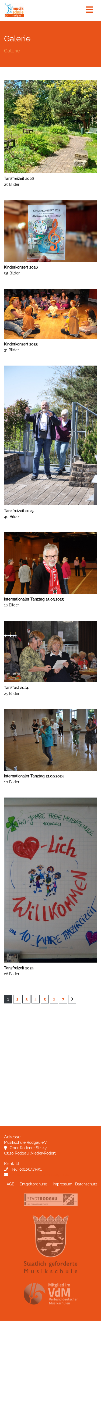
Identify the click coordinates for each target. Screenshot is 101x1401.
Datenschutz (86, 1184)
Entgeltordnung (33, 1184)
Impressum (62, 1184)
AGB (10, 1184)
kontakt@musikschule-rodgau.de (40, 1175)
